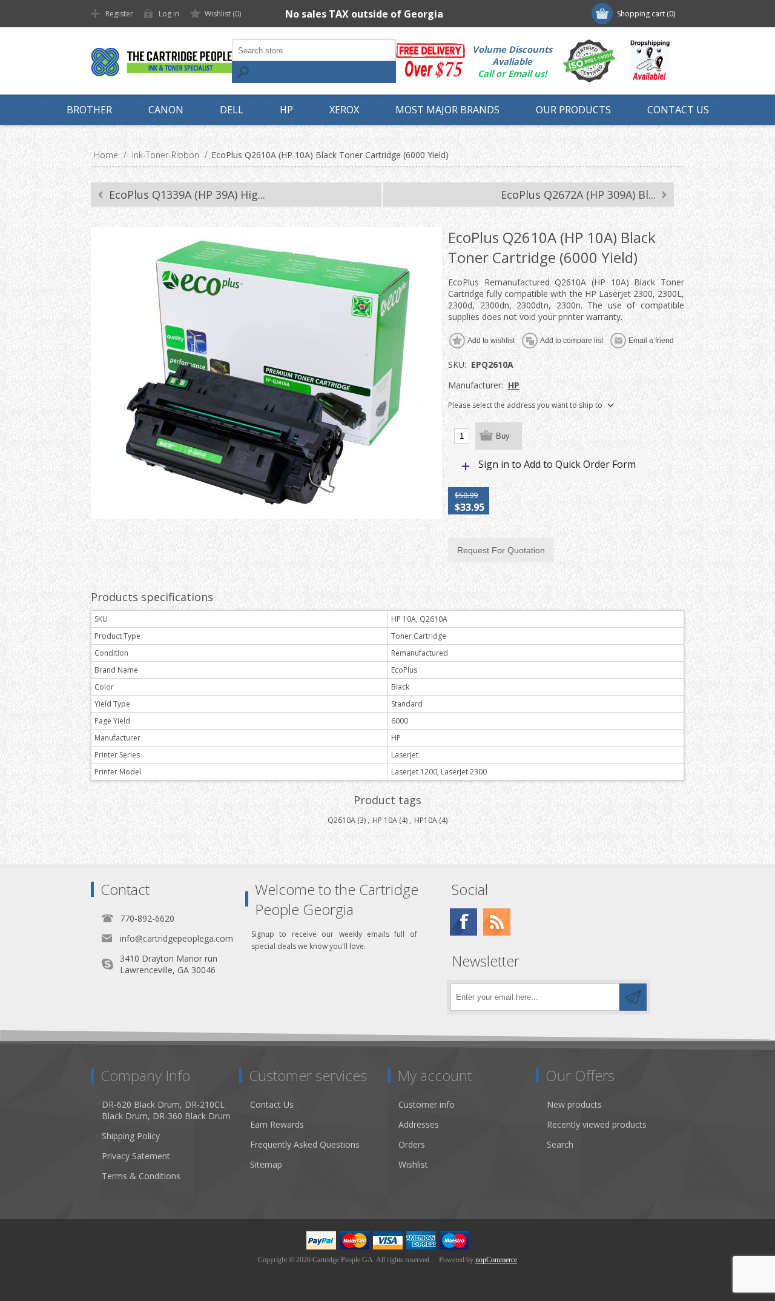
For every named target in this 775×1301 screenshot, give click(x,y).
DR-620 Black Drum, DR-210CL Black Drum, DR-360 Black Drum (166, 1110)
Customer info (426, 1104)
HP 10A (384, 820)
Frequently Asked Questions (305, 1144)
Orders (411, 1144)
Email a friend (651, 340)
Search (243, 72)
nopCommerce (496, 1260)
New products (574, 1104)
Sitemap (266, 1164)
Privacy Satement (136, 1156)
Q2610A (341, 820)
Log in (169, 13)
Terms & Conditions (141, 1176)
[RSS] (496, 922)
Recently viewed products (597, 1124)
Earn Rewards (277, 1124)
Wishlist (413, 1164)
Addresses (418, 1124)
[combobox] (314, 50)
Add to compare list (571, 340)
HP (513, 385)
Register (119, 13)
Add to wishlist (491, 340)
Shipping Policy (131, 1136)
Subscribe (633, 997)
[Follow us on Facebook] (463, 922)
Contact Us (272, 1104)
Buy (503, 436)
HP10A (425, 820)
